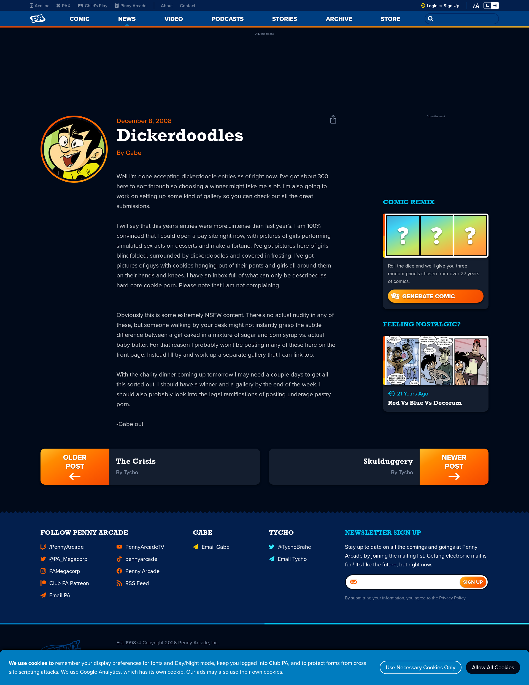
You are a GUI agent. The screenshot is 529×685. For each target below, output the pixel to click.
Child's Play (96, 5)
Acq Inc (42, 5)
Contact (187, 5)
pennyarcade (141, 559)
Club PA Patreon (69, 583)
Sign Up (451, 5)
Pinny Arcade (133, 5)
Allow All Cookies (493, 667)
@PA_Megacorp (68, 559)
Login (432, 5)
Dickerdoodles (180, 136)
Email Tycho (292, 559)
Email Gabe (216, 547)
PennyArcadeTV (144, 547)
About (167, 5)
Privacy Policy (452, 598)
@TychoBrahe (294, 547)
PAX (66, 5)
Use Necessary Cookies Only (420, 667)
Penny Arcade (142, 571)
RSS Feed (137, 583)
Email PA (59, 595)
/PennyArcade (66, 547)
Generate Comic (428, 296)
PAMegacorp (64, 571)
